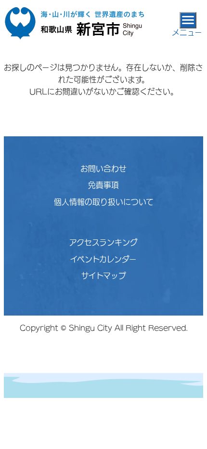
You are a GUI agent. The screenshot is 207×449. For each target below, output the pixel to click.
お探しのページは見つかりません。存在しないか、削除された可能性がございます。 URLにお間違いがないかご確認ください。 (103, 79)
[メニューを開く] (188, 20)
